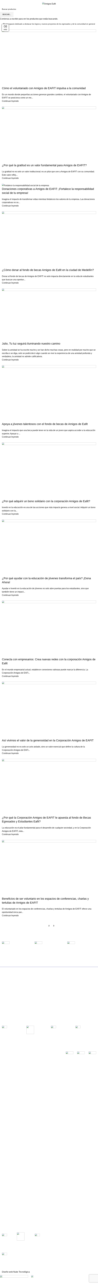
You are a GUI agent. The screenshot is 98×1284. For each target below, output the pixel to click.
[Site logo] (49, 4)
